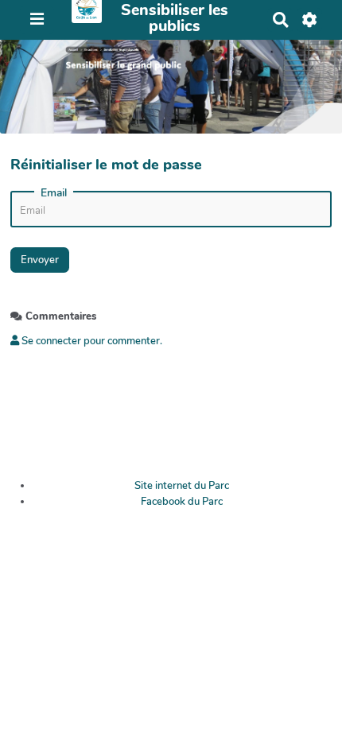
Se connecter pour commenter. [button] (90, 341)
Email (54, 193)
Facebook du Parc (182, 502)
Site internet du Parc (181, 486)
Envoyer (40, 260)
